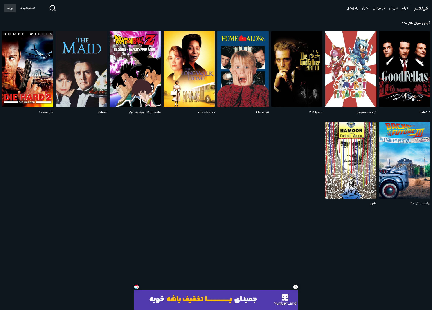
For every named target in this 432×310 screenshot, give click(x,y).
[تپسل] (136, 287)
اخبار (365, 8)
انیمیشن (379, 8)
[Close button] (295, 287)
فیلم (405, 8)
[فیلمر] (420, 8)
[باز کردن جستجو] (53, 8)
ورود (10, 8)
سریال (393, 8)
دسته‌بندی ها (27, 8)
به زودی (352, 8)
